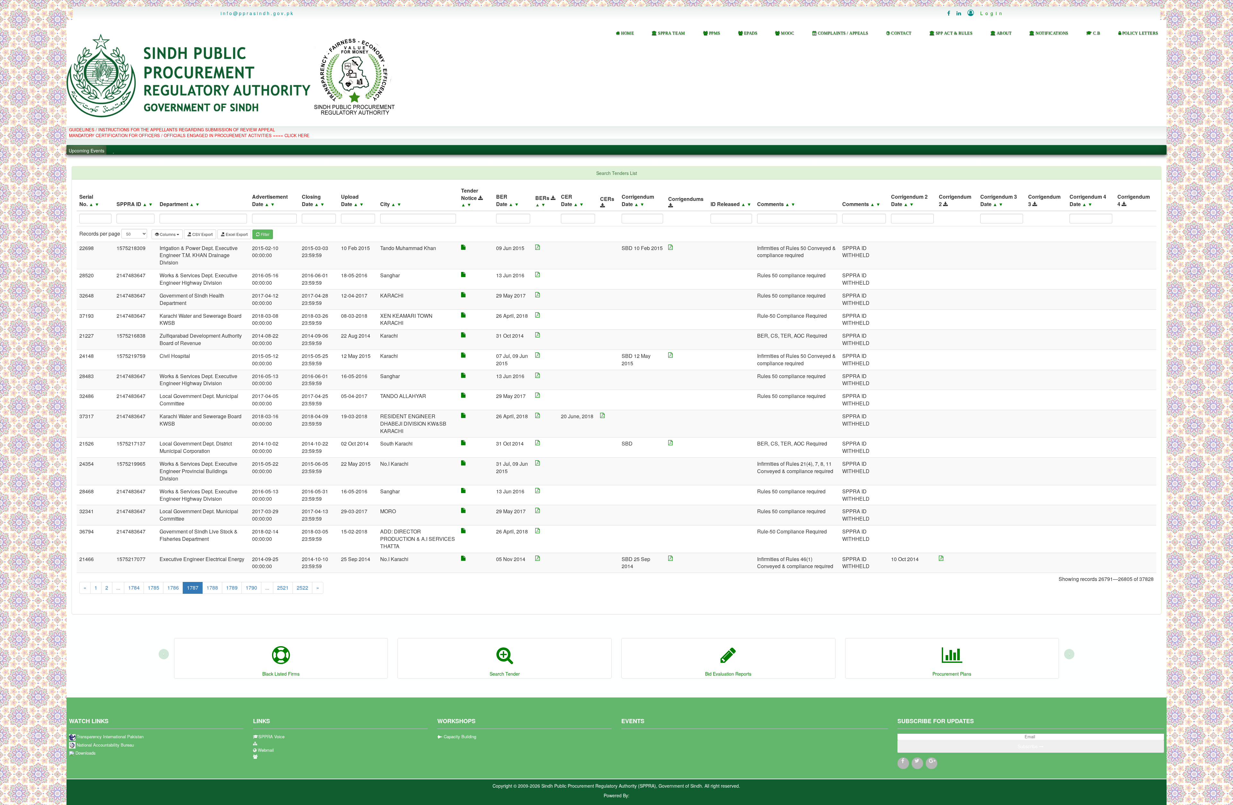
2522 (302, 587)
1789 (232, 587)
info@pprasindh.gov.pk (257, 13)
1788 (212, 587)
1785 (153, 587)
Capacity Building (459, 737)
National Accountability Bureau (104, 745)
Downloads (85, 753)
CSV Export (202, 234)
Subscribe (1028, 746)
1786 (173, 587)
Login (985, 13)
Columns (168, 234)
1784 (134, 587)
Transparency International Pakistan (109, 737)
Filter (264, 234)
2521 (283, 587)
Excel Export (236, 234)
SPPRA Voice (271, 737)
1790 (251, 587)
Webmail (265, 750)
